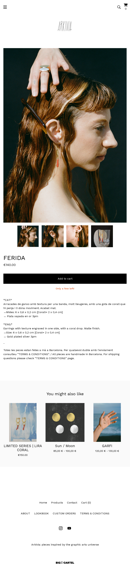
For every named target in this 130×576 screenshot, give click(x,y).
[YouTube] (69, 528)
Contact (72, 502)
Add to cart (65, 278)
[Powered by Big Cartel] (65, 562)
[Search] (119, 7)
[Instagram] (60, 528)
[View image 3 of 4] (77, 236)
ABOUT (25, 513)
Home (43, 502)
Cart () (86, 502)
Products (57, 502)
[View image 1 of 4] (28, 236)
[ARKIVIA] (65, 26)
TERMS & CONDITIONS (94, 513)
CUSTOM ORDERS (64, 513)
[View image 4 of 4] (102, 236)
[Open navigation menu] (5, 7)
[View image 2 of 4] (53, 236)
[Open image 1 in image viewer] (65, 135)
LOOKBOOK (41, 513)
